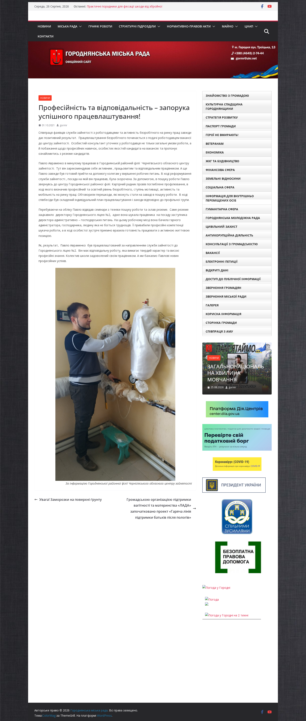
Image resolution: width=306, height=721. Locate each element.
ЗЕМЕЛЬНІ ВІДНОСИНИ (223, 179)
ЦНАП (249, 26)
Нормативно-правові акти (189, 26)
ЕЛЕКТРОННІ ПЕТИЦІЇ (222, 261)
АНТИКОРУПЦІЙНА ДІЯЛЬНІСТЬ (229, 235)
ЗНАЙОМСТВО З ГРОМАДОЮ (227, 96)
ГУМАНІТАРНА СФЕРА (222, 209)
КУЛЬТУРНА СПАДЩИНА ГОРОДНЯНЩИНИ (224, 106)
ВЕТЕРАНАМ (215, 144)
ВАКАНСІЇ (213, 253)
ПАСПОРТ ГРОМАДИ (221, 126)
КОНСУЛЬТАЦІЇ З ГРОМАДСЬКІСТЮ (232, 244)
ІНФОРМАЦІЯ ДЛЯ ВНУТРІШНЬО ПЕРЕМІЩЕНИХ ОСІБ (230, 198)
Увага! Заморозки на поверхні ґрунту (70, 499)
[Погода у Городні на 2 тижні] (226, 615)
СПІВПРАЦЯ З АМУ (219, 331)
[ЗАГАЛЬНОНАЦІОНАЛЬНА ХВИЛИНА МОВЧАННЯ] (237, 345)
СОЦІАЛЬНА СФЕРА (220, 187)
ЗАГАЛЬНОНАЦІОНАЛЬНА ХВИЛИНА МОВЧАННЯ (235, 373)
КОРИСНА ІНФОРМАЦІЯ (223, 314)
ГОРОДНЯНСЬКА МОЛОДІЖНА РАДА (233, 218)
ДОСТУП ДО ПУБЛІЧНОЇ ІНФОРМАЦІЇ (233, 279)
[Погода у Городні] (216, 588)
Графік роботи (100, 26)
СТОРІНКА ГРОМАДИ (221, 323)
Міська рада (67, 26)
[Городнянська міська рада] (153, 44)
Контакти (45, 36)
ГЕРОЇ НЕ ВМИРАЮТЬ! (222, 135)
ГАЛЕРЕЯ (212, 305)
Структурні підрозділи (137, 26)
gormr (63, 125)
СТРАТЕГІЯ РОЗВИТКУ (222, 117)
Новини (44, 26)
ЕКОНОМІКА (215, 152)
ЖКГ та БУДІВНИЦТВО (222, 161)
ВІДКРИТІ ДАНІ (217, 270)
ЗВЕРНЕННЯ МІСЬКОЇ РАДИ (226, 296)
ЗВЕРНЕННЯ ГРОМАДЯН (223, 288)
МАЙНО (227, 26)
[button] (79, 26)
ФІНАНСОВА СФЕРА (220, 170)
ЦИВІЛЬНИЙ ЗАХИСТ (221, 227)
